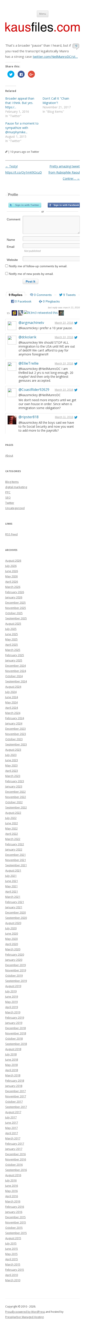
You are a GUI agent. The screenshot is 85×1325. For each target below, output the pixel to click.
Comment (13, 219)
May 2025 (11, 639)
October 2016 (14, 1165)
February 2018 (14, 1080)
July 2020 (11, 928)
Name (11, 239)
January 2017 (13, 1149)
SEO (8, 497)
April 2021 (11, 891)
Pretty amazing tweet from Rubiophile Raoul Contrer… (64, 172)
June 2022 (11, 823)
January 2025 (13, 660)
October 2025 (14, 613)
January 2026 (13, 597)
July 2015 (11, 1243)
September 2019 (16, 981)
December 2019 (15, 965)
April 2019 (11, 1007)
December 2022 (15, 792)
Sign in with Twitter (24, 205)
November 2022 (15, 797)
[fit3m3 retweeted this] (41, 312)
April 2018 (11, 1070)
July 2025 (11, 629)
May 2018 (11, 1065)
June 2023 (11, 760)
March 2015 (12, 1264)
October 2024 (14, 676)
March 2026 (12, 587)
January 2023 (13, 786)
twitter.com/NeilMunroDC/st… (55, 56)
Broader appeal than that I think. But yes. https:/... (19, 102)
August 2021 (13, 870)
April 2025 (11, 645)
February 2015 (14, 1270)
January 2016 (13, 1212)
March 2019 (12, 1012)
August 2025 (13, 624)
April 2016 (11, 1196)
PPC (7, 492)
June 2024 (11, 697)
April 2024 (11, 708)
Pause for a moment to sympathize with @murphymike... (22, 127)
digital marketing (16, 487)
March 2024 (12, 713)
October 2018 (14, 1038)
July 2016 (11, 1180)
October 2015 (14, 1228)
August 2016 (13, 1175)
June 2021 (11, 881)
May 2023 (11, 765)
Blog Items (12, 482)
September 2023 (16, 744)
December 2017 (15, 1091)
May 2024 (11, 702)
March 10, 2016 (64, 322)
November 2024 (15, 671)
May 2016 (11, 1191)
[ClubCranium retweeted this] (61, 313)
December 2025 (15, 603)
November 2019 (15, 970)
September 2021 (16, 865)
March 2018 (12, 1075)
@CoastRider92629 (34, 389)
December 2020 (15, 912)
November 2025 (15, 608)
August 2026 (13, 560)
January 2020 (13, 960)
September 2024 (16, 681)
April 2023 (11, 771)
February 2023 (14, 781)
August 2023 (13, 750)
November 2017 (15, 1096)
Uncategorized (15, 508)
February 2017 (14, 1144)
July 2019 (11, 991)
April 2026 (11, 581)
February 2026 (14, 592)
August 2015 (13, 1238)
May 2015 (11, 1254)
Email (10, 246)
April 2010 (11, 1275)
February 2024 (14, 718)
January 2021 (13, 907)
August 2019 (13, 986)
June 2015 (11, 1249)
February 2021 (14, 902)
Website (12, 260)
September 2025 (16, 618)
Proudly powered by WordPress (25, 1312)
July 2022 (11, 818)
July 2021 (11, 876)
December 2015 (15, 1217)
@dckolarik (27, 337)
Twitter (9, 503)
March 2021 (12, 897)
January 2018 (13, 1086)
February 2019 (14, 1017)
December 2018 (15, 1028)
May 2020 (11, 939)
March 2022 (12, 839)
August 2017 (13, 1112)
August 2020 (13, 923)
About (9, 455)
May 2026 (11, 576)
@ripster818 (29, 417)
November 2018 (15, 1033)
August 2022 (13, 813)
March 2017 (12, 1138)
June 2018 (11, 1059)
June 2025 (11, 634)
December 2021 (15, 855)
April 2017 (11, 1133)
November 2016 (15, 1159)
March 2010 (12, 1280)
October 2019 (14, 975)
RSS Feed (11, 534)
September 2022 (16, 807)
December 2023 (15, 729)
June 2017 (11, 1123)
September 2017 (16, 1107)
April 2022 (11, 834)
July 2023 (11, 755)
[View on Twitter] (76, 323)
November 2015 (15, 1222)
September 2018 (16, 1044)
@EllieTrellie (29, 363)
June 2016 (11, 1186)
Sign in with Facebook (64, 205)
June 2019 (11, 996)
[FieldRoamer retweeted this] (20, 313)
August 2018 (13, 1049)
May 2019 (11, 1002)
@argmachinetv (31, 322)
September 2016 (16, 1170)
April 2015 (11, 1259)
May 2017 (11, 1128)
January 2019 (13, 1023)
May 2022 (11, 828)
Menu (42, 13)
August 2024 (13, 687)
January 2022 (13, 849)
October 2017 (14, 1102)
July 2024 (11, 692)
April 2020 (11, 944)
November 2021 (15, 860)
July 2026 (11, 566)
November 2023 (15, 734)
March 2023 (12, 776)
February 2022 (14, 844)
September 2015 (16, 1233)
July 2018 (11, 1054)
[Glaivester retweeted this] (14, 313)
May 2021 (11, 886)
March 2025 (12, 650)
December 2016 (15, 1154)
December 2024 (15, 666)
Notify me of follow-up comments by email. (38, 266)
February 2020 (14, 954)
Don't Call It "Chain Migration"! (55, 100)
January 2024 (13, 723)
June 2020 (11, 933)
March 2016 (12, 1201)
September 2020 (16, 918)
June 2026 (11, 571)
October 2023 (14, 739)
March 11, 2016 (64, 417)
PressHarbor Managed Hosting (24, 1317)
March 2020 (12, 949)
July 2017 (11, 1117)
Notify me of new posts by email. (31, 274)
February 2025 (14, 655)
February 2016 (14, 1207)
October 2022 (14, 802)
